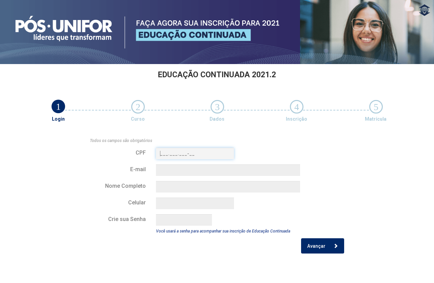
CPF (141, 152)
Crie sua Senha (127, 219)
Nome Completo (125, 186)
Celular (137, 202)
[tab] (58, 106)
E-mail (138, 169)
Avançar (317, 246)
